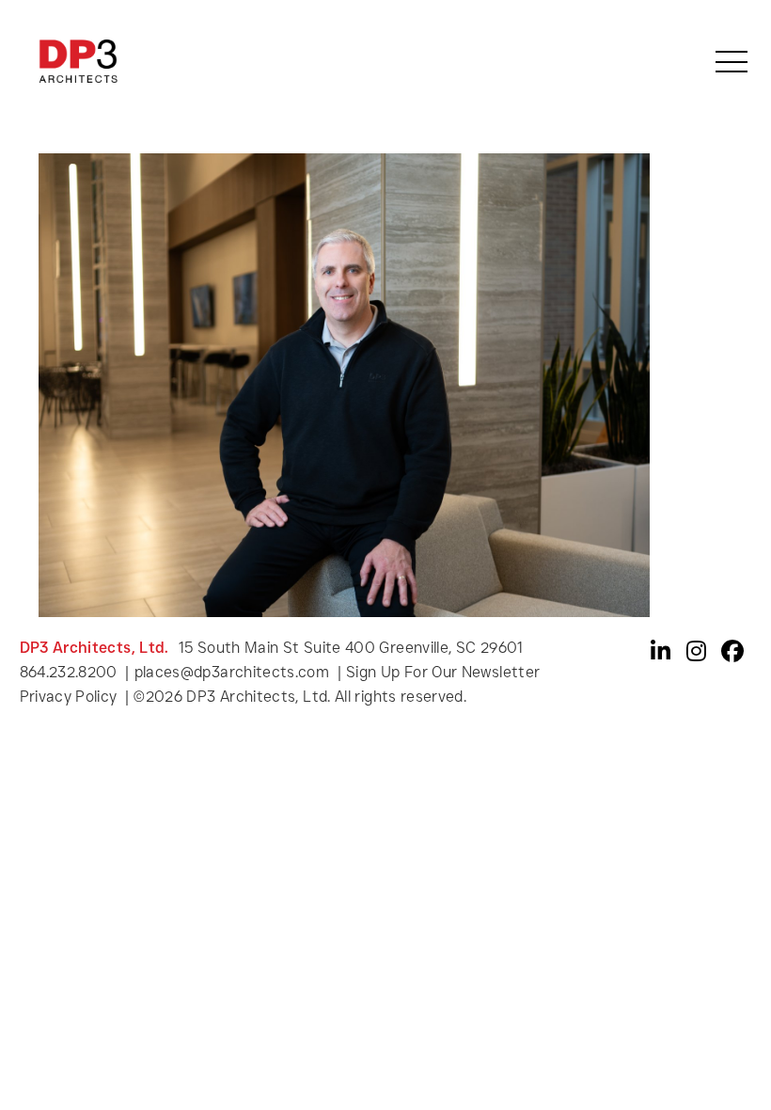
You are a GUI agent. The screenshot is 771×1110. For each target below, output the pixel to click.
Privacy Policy (70, 697)
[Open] (731, 61)
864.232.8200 (69, 672)
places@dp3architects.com (232, 672)
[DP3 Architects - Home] (78, 60)
